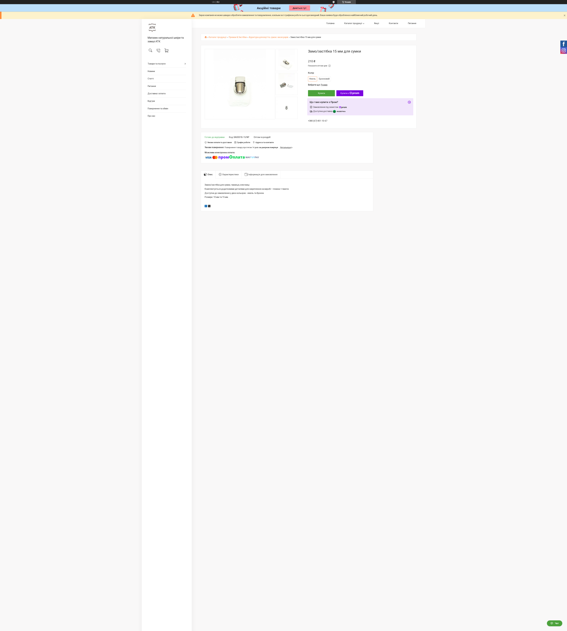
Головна (330, 23)
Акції (376, 23)
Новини (151, 71)
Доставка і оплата (157, 93)
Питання (152, 86)
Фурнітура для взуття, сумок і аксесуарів (268, 37)
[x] (209, 206)
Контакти (393, 23)
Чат (557, 623)
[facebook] (206, 206)
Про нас (151, 116)
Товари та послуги (157, 64)
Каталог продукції (353, 23)
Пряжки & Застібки (238, 37)
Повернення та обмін (158, 108)
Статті (151, 78)
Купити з (344, 93)
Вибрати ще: (318, 85)
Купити (321, 93)
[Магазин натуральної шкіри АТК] (167, 27)
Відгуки (151, 101)
